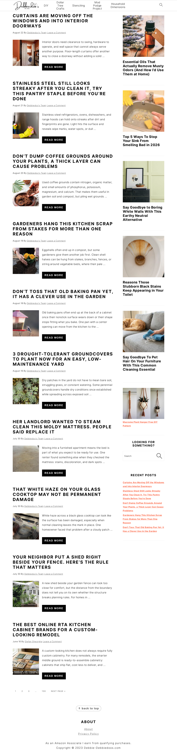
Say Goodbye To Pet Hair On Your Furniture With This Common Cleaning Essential (142, 363)
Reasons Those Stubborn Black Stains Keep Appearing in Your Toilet (143, 288)
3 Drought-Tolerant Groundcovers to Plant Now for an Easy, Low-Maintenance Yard (63, 359)
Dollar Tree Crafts (60, 5)
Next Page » (58, 691)
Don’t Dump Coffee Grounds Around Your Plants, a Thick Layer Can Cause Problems (63, 161)
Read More (54, 67)
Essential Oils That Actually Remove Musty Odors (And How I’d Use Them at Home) (143, 68)
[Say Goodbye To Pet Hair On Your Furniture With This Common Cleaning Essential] (143, 331)
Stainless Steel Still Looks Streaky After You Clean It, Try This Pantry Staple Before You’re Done (59, 91)
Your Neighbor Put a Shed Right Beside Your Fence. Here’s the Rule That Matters (61, 562)
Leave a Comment (56, 32)
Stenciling (78, 5)
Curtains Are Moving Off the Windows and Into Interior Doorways (53, 20)
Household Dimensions (118, 5)
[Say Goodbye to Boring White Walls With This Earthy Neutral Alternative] (143, 181)
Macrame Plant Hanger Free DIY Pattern (140, 424)
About (88, 729)
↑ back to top (88, 708)
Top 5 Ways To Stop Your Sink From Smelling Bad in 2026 (141, 141)
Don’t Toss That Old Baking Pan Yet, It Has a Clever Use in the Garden (63, 294)
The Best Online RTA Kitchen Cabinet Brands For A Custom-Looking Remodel (55, 629)
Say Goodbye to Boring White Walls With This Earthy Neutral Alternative (142, 213)
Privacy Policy (88, 733)
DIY (46, 5)
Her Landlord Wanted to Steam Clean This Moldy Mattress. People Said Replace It (62, 426)
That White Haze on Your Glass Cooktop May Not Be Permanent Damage (57, 494)
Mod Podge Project (97, 5)
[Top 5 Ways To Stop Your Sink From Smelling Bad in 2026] (143, 111)
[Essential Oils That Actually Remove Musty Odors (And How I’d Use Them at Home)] (143, 36)
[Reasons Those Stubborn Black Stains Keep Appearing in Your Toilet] (143, 256)
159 (44, 691)
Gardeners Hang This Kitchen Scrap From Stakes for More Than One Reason (63, 228)
